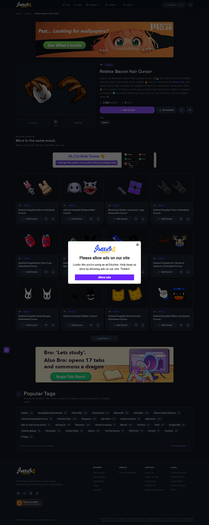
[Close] (137, 245)
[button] (104, 277)
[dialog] (104, 262)
